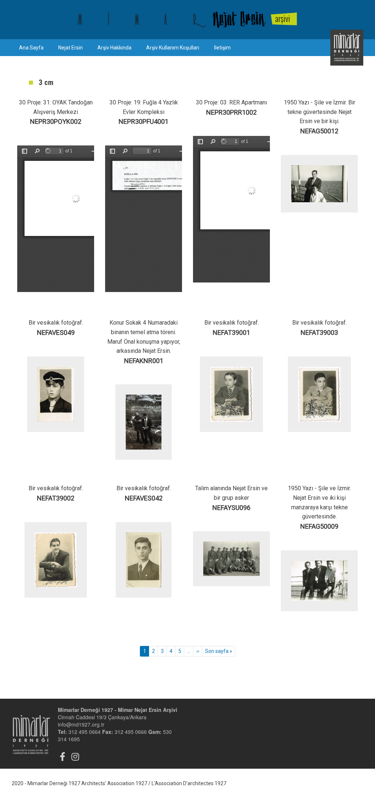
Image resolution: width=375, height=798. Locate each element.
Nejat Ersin (70, 48)
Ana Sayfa (31, 48)
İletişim (222, 48)
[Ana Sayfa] (187, 19)
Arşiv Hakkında (114, 48)
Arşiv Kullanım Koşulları (172, 48)
